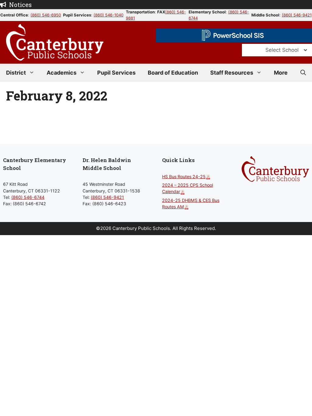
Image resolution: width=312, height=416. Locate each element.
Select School (282, 50)
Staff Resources (231, 72)
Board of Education (173, 72)
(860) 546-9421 (297, 14)
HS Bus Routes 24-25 (184, 176)
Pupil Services (116, 72)
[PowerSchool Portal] (234, 35)
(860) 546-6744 (27, 197)
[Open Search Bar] (303, 73)
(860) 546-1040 (108, 14)
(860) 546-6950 (45, 14)
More (281, 72)
